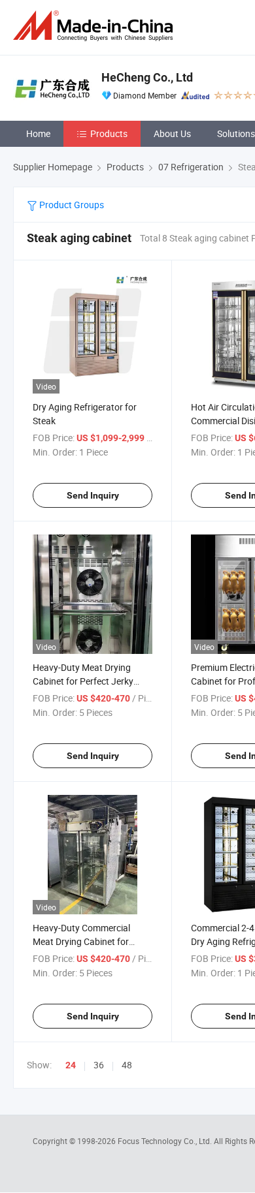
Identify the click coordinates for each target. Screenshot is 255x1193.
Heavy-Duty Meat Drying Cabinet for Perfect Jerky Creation (83, 681)
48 (127, 1065)
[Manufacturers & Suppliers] (95, 25)
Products (109, 133)
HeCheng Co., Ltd (147, 77)
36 (99, 1065)
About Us (172, 133)
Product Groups (70, 204)
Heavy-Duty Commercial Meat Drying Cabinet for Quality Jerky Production (83, 941)
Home (38, 133)
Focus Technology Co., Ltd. (166, 1141)
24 (70, 1065)
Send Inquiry (93, 495)
